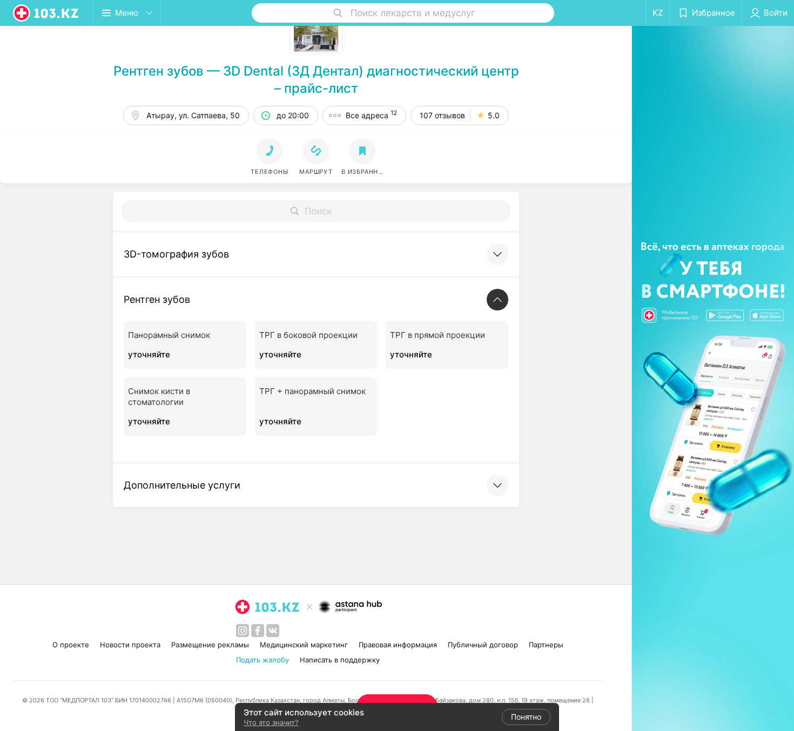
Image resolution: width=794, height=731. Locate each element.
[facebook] (257, 630)
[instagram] (242, 630)
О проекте (70, 644)
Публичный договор (483, 644)
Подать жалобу (262, 659)
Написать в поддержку (340, 659)
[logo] (46, 13)
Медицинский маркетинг (304, 644)
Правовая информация (398, 644)
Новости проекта (130, 644)
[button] (316, 157)
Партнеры (546, 644)
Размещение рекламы (210, 644)
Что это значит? (271, 722)
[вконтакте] (272, 630)
